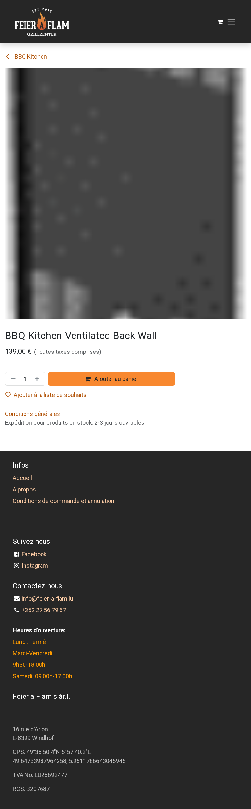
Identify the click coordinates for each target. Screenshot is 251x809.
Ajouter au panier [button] (115, 378)
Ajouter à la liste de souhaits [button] (50, 394)
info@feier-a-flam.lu (47, 598)
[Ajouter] (38, 378)
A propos (24, 489)
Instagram (35, 565)
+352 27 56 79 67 (44, 610)
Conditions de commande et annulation (63, 500)
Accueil (22, 477)
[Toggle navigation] (231, 21)
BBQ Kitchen (30, 56)
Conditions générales (32, 413)
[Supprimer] (12, 378)
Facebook (35, 554)
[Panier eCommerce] (220, 21)
